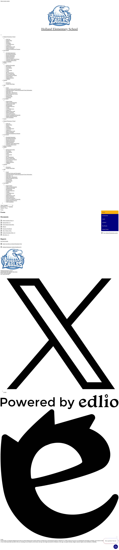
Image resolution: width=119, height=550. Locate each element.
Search (4, 118)
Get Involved (9, 70)
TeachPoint (8, 97)
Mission (4, 226)
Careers (7, 107)
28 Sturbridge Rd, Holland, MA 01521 (9, 271)
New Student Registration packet (110, 233)
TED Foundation (9, 117)
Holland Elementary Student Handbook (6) (12, 247)
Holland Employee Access (12, 94)
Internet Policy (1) (6, 222)
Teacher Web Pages (10, 84)
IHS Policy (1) (6, 234)
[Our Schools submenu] (3, 136)
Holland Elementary (10, 56)
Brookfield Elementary (11, 54)
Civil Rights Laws (10, 44)
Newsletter (8, 43)
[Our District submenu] (3, 100)
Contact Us (8, 45)
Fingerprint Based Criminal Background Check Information (19, 90)
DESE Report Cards (10, 46)
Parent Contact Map (10, 74)
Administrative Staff (10, 103)
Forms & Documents (10, 113)
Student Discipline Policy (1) (9, 232)
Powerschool (9, 95)
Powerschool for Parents (11, 75)
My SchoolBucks (10, 72)
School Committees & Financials (13, 115)
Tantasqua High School (11, 60)
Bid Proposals (9, 105)
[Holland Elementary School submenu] (3, 38)
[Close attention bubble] (117, 537)
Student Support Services (11, 116)
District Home (9, 101)
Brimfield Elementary (10, 53)
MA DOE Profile (4, 241)
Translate (11, 206)
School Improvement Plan (8, 224)
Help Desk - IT (9, 91)
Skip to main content (5, 1)
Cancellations (9, 67)
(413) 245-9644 (7, 273)
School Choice (9, 76)
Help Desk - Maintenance (11, 92)
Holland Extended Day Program (13, 49)
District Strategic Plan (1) (8, 220)
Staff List (8, 39)
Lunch (7, 71)
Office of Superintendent (11, 102)
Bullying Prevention (10, 65)
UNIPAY (8, 79)
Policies (7, 41)
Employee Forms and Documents (13, 89)
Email (7, 87)
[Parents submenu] (3, 64)
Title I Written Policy (7, 230)
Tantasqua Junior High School (12, 59)
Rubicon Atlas (9, 96)
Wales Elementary (10, 58)
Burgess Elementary (10, 55)
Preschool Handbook (7, 228)
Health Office (9, 40)
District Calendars (10, 48)
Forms (7, 69)
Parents (2, 208)
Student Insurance (10, 77)
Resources (8, 82)
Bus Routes (8, 66)
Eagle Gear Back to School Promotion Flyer (12, 243)
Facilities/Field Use (10, 106)
